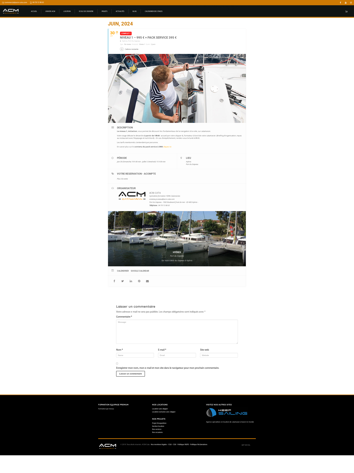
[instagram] (351, 2)
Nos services (156, 429)
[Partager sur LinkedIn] (130, 281)
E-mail (162, 350)
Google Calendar (140, 271)
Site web (204, 350)
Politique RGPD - (184, 444)
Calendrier (123, 271)
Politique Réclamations (198, 444)
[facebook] (340, 2)
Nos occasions (157, 432)
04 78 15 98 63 (38, 3)
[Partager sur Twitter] (122, 281)
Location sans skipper (160, 409)
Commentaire (124, 317)
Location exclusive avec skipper (163, 412)
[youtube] (346, 2)
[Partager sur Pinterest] (139, 281)
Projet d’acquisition (159, 423)
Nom (119, 350)
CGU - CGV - (173, 444)
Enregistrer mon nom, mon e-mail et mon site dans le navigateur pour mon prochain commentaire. (167, 368)
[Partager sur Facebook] (114, 281)
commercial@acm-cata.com (16, 3)
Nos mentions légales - (159, 444)
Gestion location (158, 426)
